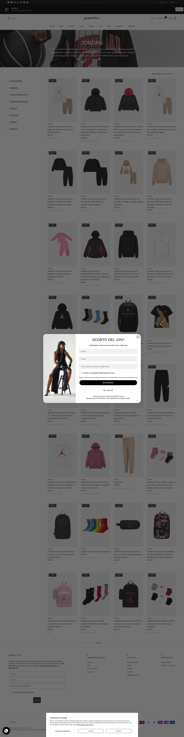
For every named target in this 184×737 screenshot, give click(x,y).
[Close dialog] (138, 336)
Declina (118, 731)
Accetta (90, 731)
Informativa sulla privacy (85, 725)
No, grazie (108, 390)
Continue (108, 383)
